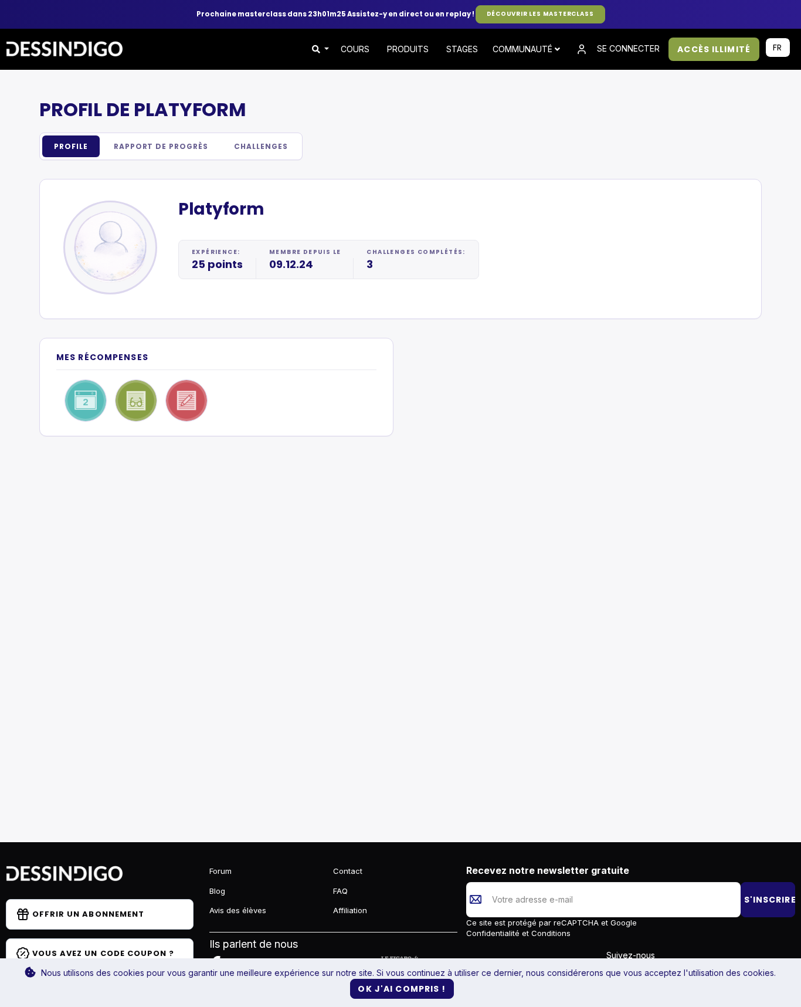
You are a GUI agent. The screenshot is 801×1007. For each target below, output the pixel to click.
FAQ (340, 891)
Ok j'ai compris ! (402, 989)
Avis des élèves (237, 910)
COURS (355, 49)
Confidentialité (494, 933)
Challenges (261, 146)
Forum (220, 871)
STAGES (462, 49)
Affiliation (350, 910)
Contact (347, 871)
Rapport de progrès (161, 146)
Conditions (550, 933)
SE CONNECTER (627, 48)
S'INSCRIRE (769, 900)
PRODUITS (408, 49)
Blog (217, 891)
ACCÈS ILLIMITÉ (714, 49)
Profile (71, 146)
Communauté (524, 49)
